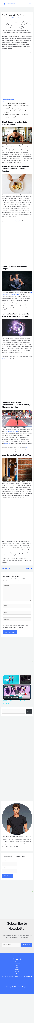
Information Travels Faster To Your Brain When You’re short (16, 111)
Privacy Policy (6, 976)
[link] (6, 687)
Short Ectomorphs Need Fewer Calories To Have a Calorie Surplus (16, 106)
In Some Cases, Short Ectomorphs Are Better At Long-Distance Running (16, 115)
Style (17, 965)
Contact (17, 973)
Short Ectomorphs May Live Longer (13, 109)
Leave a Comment (7, 18)
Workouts (17, 963)
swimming (7, 443)
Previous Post (5, 568)
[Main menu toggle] (30, 3)
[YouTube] (17, 959)
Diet (17, 967)
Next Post (29, 568)
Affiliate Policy (28, 976)
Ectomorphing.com (22, 986)
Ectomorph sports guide (11, 431)
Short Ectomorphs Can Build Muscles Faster (14, 103)
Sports (17, 969)
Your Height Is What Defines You (12, 118)
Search (29, 711)
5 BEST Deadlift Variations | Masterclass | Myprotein (16, 687)
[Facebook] (13, 959)
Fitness (15, 18)
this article (5, 358)
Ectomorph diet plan (16, 220)
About (17, 971)
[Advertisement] (17, 372)
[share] (27, 686)
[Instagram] (20, 959)
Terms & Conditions (17, 976)
